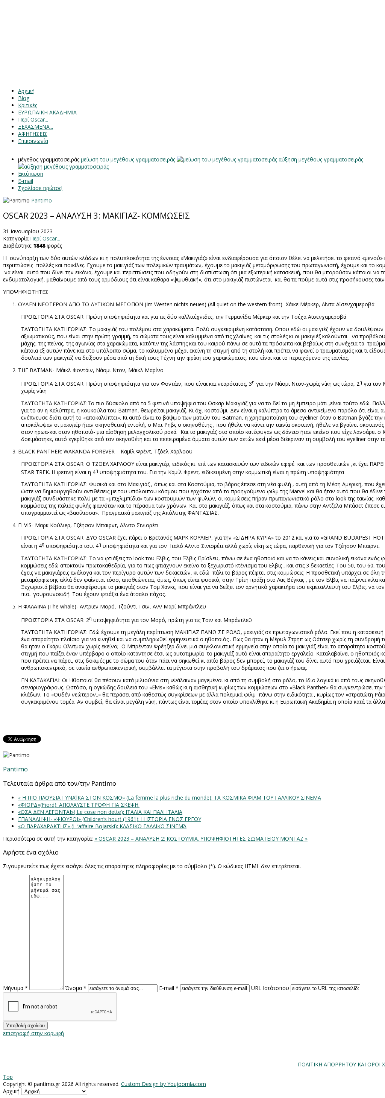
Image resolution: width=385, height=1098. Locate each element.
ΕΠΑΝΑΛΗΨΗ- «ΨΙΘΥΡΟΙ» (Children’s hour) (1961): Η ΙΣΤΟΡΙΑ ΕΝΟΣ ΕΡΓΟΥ (109, 819)
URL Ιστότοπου (270, 988)
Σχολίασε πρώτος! (40, 188)
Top (8, 1076)
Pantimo (41, 200)
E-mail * (169, 988)
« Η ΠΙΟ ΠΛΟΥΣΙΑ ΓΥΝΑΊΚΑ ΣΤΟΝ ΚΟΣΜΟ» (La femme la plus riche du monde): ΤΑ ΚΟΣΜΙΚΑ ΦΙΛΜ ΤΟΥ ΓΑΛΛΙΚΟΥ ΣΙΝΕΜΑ (169, 797)
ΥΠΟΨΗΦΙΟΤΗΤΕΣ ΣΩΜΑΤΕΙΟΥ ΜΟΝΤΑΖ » (254, 838)
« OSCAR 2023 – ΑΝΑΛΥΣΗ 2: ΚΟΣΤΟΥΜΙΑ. (147, 838)
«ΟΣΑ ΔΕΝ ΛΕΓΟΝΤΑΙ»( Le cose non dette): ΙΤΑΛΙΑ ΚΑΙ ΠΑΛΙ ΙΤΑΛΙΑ (100, 811)
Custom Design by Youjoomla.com (163, 1083)
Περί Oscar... (45, 238)
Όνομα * (75, 988)
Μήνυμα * (15, 988)
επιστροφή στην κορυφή (33, 1033)
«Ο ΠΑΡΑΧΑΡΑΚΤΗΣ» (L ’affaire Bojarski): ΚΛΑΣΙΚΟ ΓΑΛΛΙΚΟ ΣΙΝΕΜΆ (102, 826)
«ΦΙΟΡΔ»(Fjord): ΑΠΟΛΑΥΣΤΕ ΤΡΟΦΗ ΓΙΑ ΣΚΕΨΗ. (78, 804)
